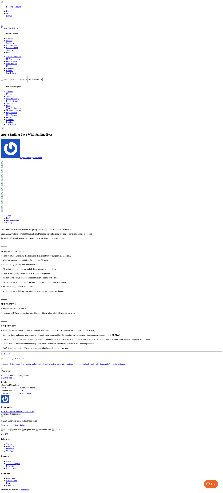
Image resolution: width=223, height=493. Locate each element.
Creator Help (11, 481)
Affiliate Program (13, 464)
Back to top (5, 354)
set (80, 364)
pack (7, 364)
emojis (106, 364)
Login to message (8, 378)
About (8, 216)
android (35, 364)
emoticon (69, 364)
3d (55, 364)
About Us (10, 461)
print (125, 364)
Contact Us (10, 485)
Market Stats (11, 468)
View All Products (13, 57)
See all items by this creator (23, 411)
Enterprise (10, 466)
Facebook (10, 446)
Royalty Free (25, 393)
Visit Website (6, 411)
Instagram (10, 449)
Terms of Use (6, 425)
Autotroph (25, 490)
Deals (8, 66)
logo (3, 364)
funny (76, 364)
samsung (16, 364)
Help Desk (10, 478)
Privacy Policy (19, 425)
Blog (8, 483)
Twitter (9, 444)
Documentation (12, 220)
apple (40, 364)
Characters (37, 157)
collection (99, 364)
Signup (9, 16)
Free (8, 52)
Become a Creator (13, 7)
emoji (92, 364)
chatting (28, 364)
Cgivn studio (25, 157)
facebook (85, 364)
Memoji (50, 364)
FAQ (8, 218)
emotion (119, 364)
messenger (61, 364)
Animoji (112, 364)
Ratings (9, 223)
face (22, 364)
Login (8, 11)
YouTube (10, 451)
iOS (11, 364)
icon (45, 364)
